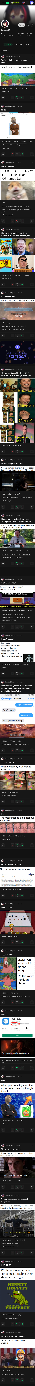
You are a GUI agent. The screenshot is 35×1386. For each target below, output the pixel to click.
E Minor (5, 993)
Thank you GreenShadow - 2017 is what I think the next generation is (16, 374)
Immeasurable (7, 557)
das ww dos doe (8, 296)
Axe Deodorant (7, 762)
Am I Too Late (27, 141)
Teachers (12, 1181)
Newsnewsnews (8, 617)
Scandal (5, 554)
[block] (32, 56)
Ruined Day (19, 557)
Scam (29, 551)
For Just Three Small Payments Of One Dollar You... (16, 210)
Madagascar (7, 278)
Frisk (30, 611)
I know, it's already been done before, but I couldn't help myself (15, 234)
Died (17, 836)
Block (26, 744)
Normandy (6, 323)
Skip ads (4, 1014)
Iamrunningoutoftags (23, 617)
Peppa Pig (6, 92)
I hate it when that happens (13, 1336)
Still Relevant (7, 141)
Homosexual (6, 907)
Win (17, 1243)
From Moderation (8, 215)
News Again (7, 614)
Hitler (5, 203)
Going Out (15, 993)
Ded (23, 836)
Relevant (25, 88)
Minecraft (17, 494)
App (12, 551)
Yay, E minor (6, 954)
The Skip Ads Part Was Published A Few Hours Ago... (17, 1061)
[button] (27, 2)
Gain (3, 1080)
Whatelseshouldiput (9, 621)
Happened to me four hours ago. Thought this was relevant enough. (16, 520)
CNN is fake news (9, 583)
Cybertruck (17, 275)
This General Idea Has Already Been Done (16, 206)
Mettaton (22, 611)
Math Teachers (7, 1240)
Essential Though (19, 330)
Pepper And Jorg (8, 88)
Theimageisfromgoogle (10, 1318)
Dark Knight (7, 494)
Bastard (18, 744)
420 (10, 936)
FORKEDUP (6, 1265)
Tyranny (14, 554)
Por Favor (6, 148)
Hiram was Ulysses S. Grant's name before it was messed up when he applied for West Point (16, 688)
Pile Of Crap (17, 889)
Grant (20, 741)
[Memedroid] (7, 3)
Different (21, 1181)
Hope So (17, 141)
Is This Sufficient (27, 497)
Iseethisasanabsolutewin (10, 1247)
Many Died (6, 330)
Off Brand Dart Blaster (11, 864)
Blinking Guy (7, 839)
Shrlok (4, 110)
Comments (19, 44)
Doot (4, 667)
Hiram (5, 741)
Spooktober (25, 664)
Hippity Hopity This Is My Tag (12, 1315)
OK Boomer (7, 445)
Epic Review (7, 889)
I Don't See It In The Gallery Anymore (14, 145)
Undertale (13, 611)
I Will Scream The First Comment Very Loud (16, 996)
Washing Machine (8, 1120)
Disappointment (25, 554)
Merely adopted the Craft (12, 463)
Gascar (27, 275)
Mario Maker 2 (7, 1371)
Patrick (5, 792)
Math (5, 1181)
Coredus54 (8, 56)
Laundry (20, 1120)
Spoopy (16, 664)
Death (11, 836)
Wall (18, 88)
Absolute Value (8, 1243)
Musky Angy (7, 275)
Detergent (6, 1124)
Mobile (5, 551)
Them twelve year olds (11, 1149)
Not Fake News (18, 614)
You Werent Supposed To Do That (13, 1374)
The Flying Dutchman (9, 795)
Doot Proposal (7, 639)
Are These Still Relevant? (10, 497)
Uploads (8, 44)
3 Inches (17, 936)
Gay (4, 936)
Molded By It (7, 501)
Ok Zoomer (17, 445)
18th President (7, 744)
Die (2, 814)
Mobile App (20, 551)
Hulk (23, 1240)
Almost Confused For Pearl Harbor (14, 326)
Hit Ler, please (7, 166)
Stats (28, 44)
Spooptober (7, 664)
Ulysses (13, 741)
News (5, 611)
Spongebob (14, 792)
